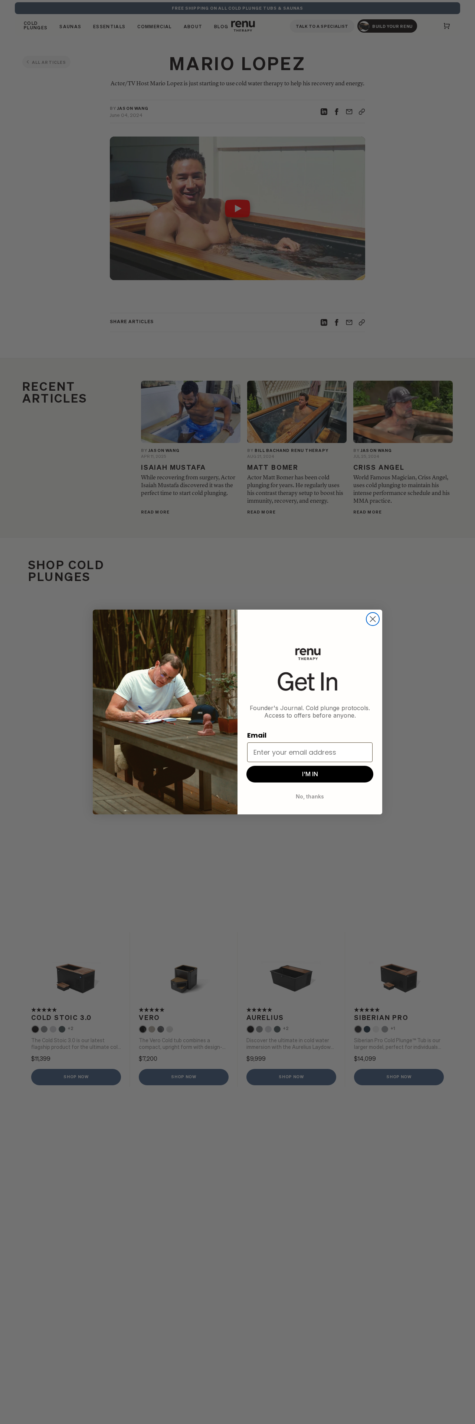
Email (256, 735)
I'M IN (310, 774)
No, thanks (310, 796)
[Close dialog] (372, 619)
